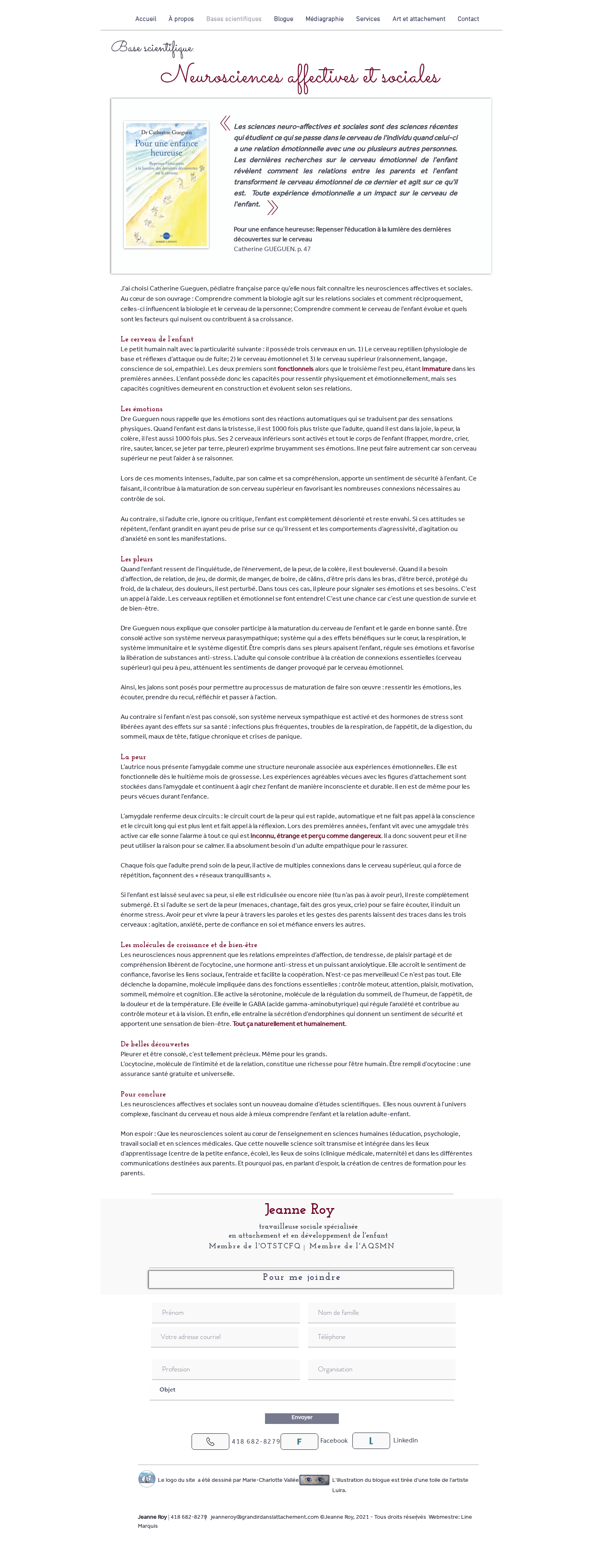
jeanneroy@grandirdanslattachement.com (265, 1518)
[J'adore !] (210, 1441)
